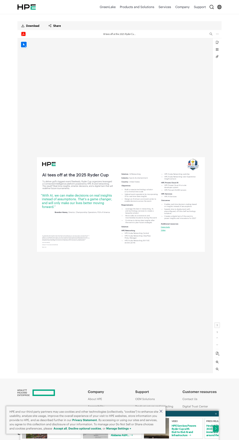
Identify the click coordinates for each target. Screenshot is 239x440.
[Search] (212, 7)
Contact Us (189, 399)
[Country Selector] (219, 7)
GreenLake (108, 7)
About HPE (95, 399)
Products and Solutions (137, 7)
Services (165, 7)
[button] (161, 411)
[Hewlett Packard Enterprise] (26, 7)
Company (182, 7)
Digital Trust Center (195, 406)
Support (200, 7)
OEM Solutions (145, 399)
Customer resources (199, 391)
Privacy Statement (84, 420)
